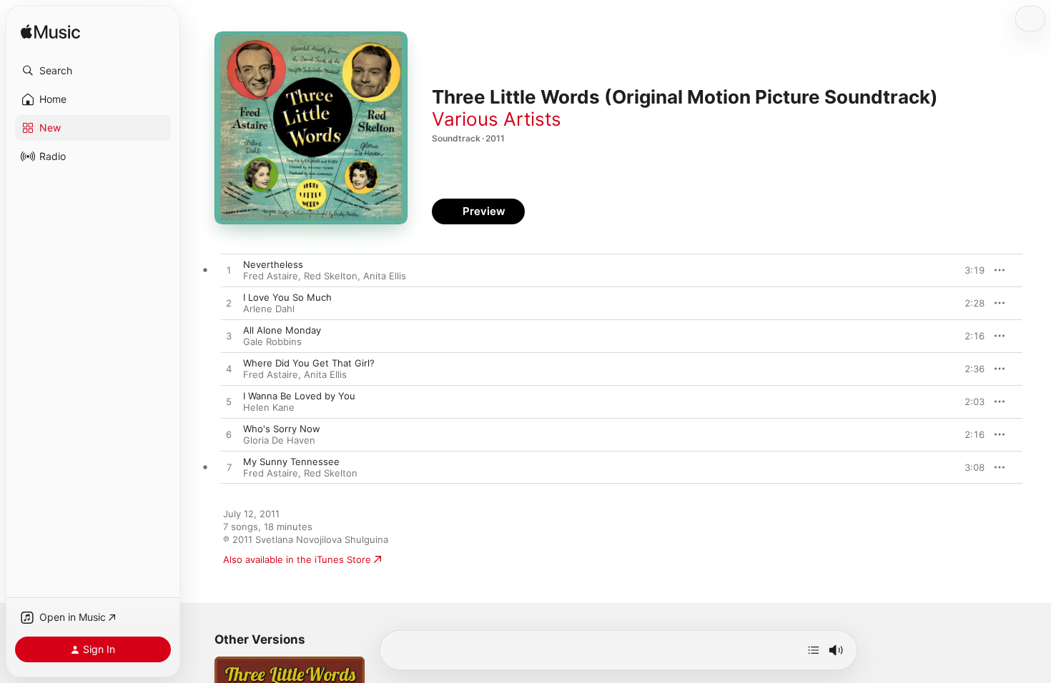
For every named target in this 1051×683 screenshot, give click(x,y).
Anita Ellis (384, 275)
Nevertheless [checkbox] (273, 264)
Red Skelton (330, 275)
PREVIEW (969, 270)
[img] (50, 32)
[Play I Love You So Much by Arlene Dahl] (228, 303)
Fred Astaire (270, 275)
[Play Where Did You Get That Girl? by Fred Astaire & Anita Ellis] (228, 369)
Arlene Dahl (269, 308)
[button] (93, 71)
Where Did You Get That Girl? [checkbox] (309, 363)
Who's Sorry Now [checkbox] (281, 428)
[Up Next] (813, 650)
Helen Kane (269, 407)
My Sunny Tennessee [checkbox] (291, 461)
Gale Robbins (272, 341)
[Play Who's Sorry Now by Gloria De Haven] (228, 435)
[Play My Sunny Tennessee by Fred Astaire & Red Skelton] (228, 468)
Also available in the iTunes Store (297, 559)
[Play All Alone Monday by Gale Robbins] (228, 336)
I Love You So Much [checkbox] (287, 297)
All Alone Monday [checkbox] (282, 330)
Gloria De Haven (279, 440)
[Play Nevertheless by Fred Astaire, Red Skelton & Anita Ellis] (228, 270)
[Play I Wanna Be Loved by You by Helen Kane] (228, 402)
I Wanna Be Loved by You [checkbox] (299, 396)
